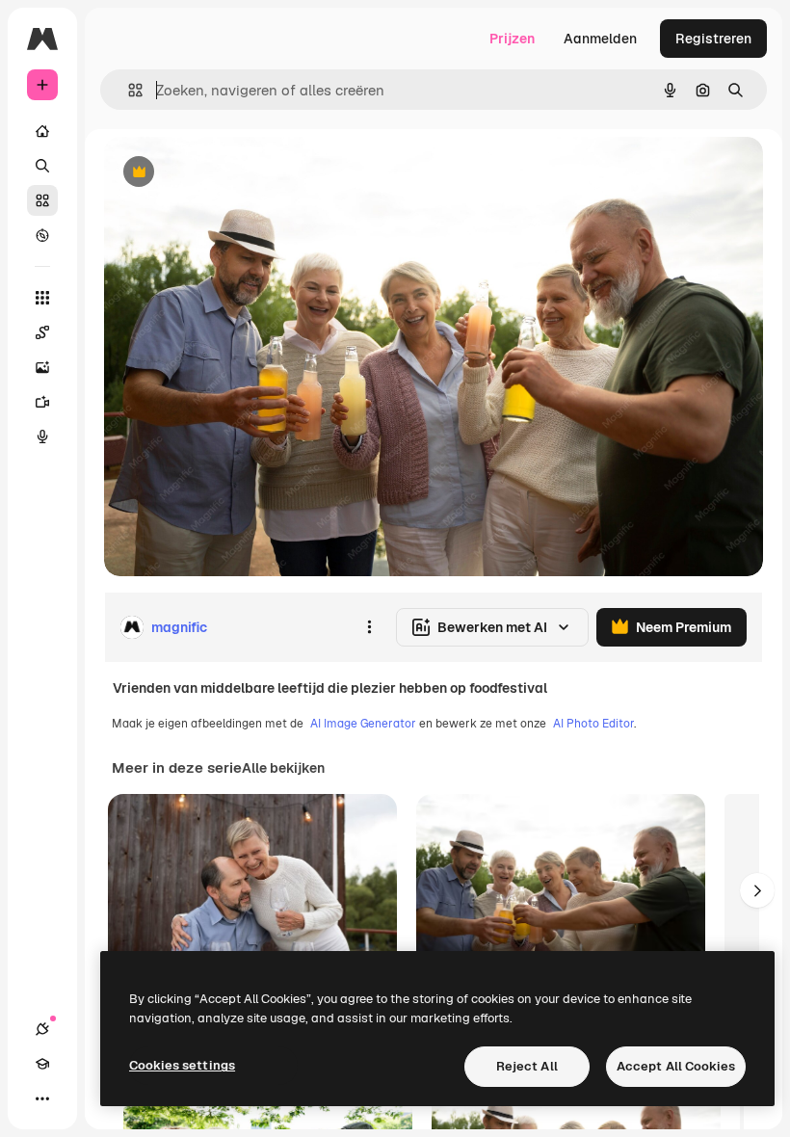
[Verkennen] (42, 235)
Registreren (713, 38)
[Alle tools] (42, 297)
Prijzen (512, 38)
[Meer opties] (369, 627)
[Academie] (42, 1063)
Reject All (527, 1066)
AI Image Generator (363, 723)
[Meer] (42, 1098)
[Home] (42, 131)
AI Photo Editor (593, 723)
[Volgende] (757, 890)
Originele (230, 173)
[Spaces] (42, 332)
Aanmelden (600, 38)
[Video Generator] (42, 401)
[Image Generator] (42, 367)
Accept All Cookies (676, 1066)
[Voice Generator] (42, 436)
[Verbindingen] (42, 1029)
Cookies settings (182, 1065)
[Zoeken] (42, 165)
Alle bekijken (283, 768)
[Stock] (42, 200)
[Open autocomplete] (127, 90)
